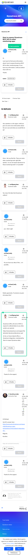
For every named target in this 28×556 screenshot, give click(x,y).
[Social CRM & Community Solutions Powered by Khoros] (22, 508)
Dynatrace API (5, 31)
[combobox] (14, 21)
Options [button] (26, 31)
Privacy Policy (10, 543)
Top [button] (2, 507)
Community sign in (21, 8)
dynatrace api (11, 78)
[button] (8, 548)
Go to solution (14, 46)
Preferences (14, 553)
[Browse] (6, 8)
